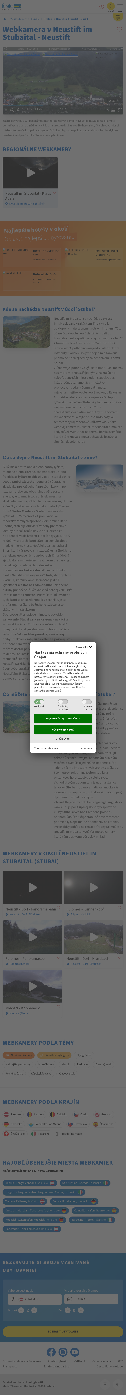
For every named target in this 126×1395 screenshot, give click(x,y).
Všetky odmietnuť (63, 730)
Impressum (86, 748)
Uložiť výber (63, 739)
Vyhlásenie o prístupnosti (46, 748)
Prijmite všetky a (63, 718)
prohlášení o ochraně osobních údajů (59, 688)
